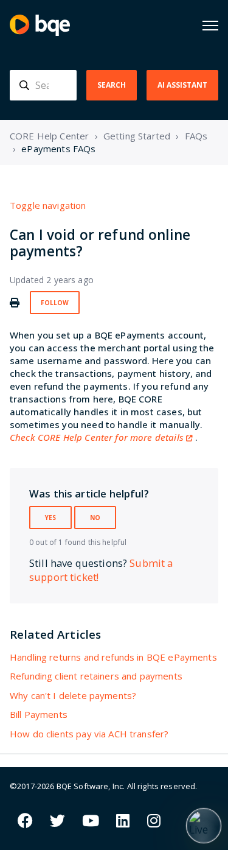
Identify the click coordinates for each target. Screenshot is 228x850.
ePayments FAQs (58, 148)
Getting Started (136, 136)
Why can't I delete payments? (73, 695)
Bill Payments (38, 714)
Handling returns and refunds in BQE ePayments (113, 657)
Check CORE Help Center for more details (97, 437)
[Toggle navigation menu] (210, 25)
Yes (50, 517)
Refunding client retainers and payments (96, 676)
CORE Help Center (49, 136)
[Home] (40, 25)
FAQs (196, 136)
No (95, 517)
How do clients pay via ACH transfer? (89, 734)
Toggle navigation (48, 205)
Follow (55, 302)
